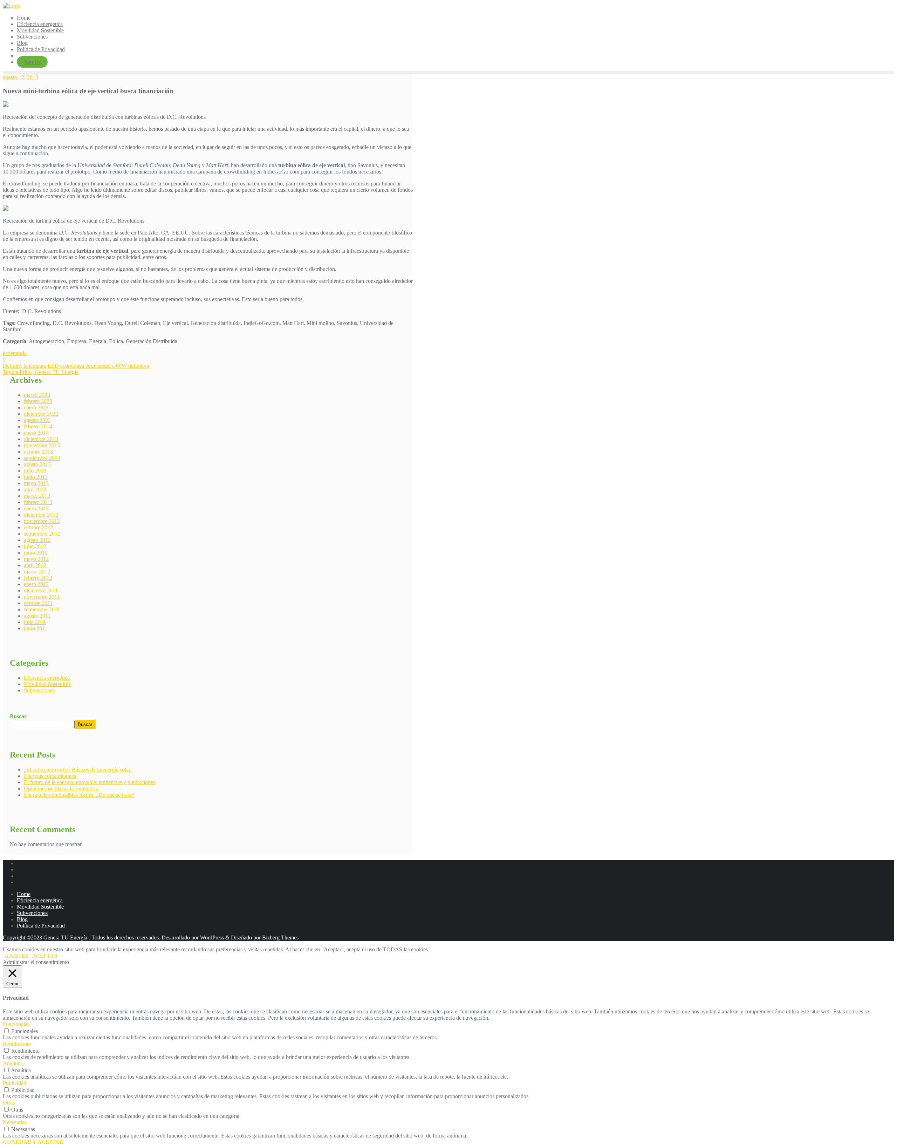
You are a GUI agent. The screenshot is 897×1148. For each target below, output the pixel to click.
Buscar (18, 716)
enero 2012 (36, 584)
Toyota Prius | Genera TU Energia (40, 372)
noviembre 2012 (42, 521)
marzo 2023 (37, 395)
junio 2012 (36, 553)
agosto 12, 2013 (20, 77)
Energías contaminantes (50, 776)
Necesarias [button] (15, 1122)
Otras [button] (9, 1103)
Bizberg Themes (280, 937)
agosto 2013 (37, 464)
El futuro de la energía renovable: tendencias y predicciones (89, 782)
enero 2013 (36, 508)
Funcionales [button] (16, 1024)
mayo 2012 (36, 559)
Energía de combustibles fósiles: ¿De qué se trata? (79, 795)
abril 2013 (35, 490)
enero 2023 (36, 407)
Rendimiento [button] (17, 1044)
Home (23, 894)
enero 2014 (36, 433)
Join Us (32, 62)
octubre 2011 (38, 603)
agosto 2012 (37, 540)
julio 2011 (35, 622)
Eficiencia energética (47, 678)
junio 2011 (35, 628)
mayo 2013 (36, 483)
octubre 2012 (38, 527)
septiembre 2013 (42, 458)
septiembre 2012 (42, 534)
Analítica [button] (13, 1063)
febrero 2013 (38, 502)
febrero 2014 (38, 426)
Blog (22, 919)
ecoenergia (15, 353)
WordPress (212, 937)
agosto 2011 (37, 616)
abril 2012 (35, 565)
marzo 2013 (37, 496)
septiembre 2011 (42, 609)
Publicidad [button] (14, 1083)
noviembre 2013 (42, 445)
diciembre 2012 (41, 515)
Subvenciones (39, 690)
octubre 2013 (38, 452)
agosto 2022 (37, 420)
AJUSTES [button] (16, 956)
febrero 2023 (38, 401)
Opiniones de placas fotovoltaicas (61, 789)
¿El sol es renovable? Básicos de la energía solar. (77, 770)
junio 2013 (36, 477)
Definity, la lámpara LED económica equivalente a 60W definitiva (76, 366)
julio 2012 (35, 546)
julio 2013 (35, 471)
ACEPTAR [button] (45, 956)
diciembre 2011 (41, 590)
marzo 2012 (37, 572)
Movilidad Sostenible (47, 684)
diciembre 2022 (41, 414)
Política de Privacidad (41, 926)
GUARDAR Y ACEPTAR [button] (33, 1142)
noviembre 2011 (42, 597)
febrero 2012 (38, 578)
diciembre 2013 (41, 439)
